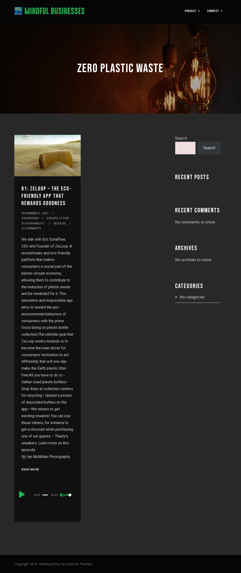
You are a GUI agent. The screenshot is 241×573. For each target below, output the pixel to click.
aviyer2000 (30, 218)
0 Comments (31, 228)
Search (181, 138)
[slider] (69, 499)
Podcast (191, 11)
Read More (30, 469)
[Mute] (62, 495)
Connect (213, 11)
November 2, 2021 (35, 213)
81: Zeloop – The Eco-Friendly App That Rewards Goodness (46, 196)
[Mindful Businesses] (49, 12)
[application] (47, 494)
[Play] (22, 494)
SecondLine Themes (76, 564)
